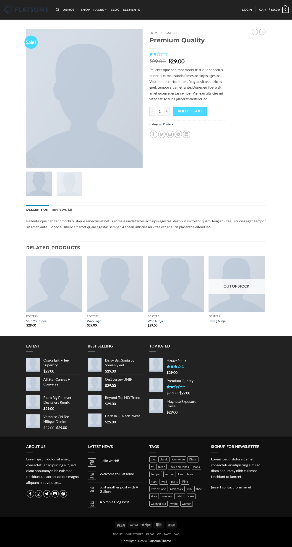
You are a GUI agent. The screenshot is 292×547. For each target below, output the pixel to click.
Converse (178, 459)
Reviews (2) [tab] (62, 209)
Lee (180, 474)
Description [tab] (37, 209)
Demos (68, 9)
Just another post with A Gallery (119, 489)
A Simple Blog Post (114, 502)
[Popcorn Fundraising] (26, 10)
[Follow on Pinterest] (63, 494)
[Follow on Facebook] (30, 494)
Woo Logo (94, 321)
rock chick (176, 489)
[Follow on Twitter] (47, 494)
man (153, 481)
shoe (199, 489)
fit (152, 467)
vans (191, 496)
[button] (247, 9)
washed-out (158, 504)
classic (164, 459)
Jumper (156, 474)
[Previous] (34, 98)
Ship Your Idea (36, 321)
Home (154, 33)
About (117, 534)
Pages (98, 9)
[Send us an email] (55, 494)
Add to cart (190, 111)
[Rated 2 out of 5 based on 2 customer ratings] (187, 54)
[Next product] (255, 32)
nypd (164, 481)
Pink (185, 481)
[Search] (57, 9)
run (189, 489)
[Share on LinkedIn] (186, 134)
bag (153, 459)
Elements (131, 9)
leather (169, 474)
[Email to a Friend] (170, 134)
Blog (115, 9)
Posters (170, 33)
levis (190, 474)
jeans (196, 467)
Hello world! (109, 460)
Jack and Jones (179, 467)
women (186, 504)
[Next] (134, 98)
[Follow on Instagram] (38, 494)
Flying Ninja (217, 321)
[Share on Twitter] (162, 134)
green (161, 467)
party (174, 481)
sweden (167, 496)
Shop (85, 9)
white (174, 504)
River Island (158, 489)
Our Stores (134, 534)
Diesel (193, 459)
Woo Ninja (155, 321)
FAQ (177, 534)
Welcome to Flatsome (117, 474)
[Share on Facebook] (153, 134)
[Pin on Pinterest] (178, 134)
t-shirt (180, 496)
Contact (164, 534)
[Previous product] (262, 32)
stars (154, 496)
